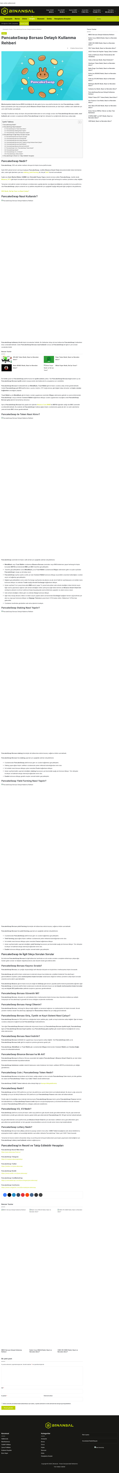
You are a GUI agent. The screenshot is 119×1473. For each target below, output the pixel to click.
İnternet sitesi (48, 1395)
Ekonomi (40, 19)
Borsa (17, 19)
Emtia (49, 19)
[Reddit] (27, 1195)
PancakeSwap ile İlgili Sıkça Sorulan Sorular (17, 134)
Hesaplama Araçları (62, 19)
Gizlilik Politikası (6, 1444)
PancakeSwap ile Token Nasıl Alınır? (16, 129)
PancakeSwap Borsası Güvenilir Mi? (16, 138)
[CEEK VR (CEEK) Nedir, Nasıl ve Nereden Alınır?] (70, 1278)
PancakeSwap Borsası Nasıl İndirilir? (16, 144)
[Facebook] (5, 1195)
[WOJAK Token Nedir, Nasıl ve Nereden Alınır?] (6, 359)
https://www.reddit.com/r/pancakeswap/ (14, 1173)
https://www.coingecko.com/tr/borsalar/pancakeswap (18, 1187)
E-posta (4, 1395)
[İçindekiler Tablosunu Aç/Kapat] (79, 122)
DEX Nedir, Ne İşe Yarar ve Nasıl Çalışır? (15, 191)
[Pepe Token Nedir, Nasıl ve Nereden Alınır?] (49, 359)
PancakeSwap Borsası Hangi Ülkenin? (17, 140)
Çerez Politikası (6, 1447)
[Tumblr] (18, 1195)
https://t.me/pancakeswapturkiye (11, 1159)
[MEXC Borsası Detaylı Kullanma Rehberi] (14, 1278)
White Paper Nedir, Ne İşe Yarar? (66, 365)
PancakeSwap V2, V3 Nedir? (14, 152)
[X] (9, 1195)
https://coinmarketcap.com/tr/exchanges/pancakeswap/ (19, 1180)
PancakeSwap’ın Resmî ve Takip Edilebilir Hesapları (19, 156)
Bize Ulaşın (4, 1453)
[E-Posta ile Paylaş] (36, 1195)
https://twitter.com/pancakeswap (12, 1166)
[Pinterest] (23, 1195)
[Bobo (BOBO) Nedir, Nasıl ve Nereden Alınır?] (6, 367)
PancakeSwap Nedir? (9, 124)
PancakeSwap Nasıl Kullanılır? (12, 127)
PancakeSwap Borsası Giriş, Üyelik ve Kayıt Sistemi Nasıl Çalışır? (24, 142)
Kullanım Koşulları (6, 1450)
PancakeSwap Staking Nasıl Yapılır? (16, 130)
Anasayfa (8, 19)
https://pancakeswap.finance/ (10, 1152)
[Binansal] (17, 11)
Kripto (32, 19)
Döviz (24, 19)
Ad (2, 1388)
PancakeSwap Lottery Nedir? (15, 154)
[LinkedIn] (14, 1195)
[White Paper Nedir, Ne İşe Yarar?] (49, 367)
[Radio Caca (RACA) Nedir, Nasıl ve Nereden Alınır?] (42, 1278)
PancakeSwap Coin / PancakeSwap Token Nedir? (20, 148)
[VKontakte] (32, 1195)
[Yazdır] (40, 1195)
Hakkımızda (4, 1439)
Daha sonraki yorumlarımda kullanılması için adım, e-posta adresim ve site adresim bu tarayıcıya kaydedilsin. (37, 1403)
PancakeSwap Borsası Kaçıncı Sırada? (16, 136)
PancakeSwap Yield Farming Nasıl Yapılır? (18, 132)
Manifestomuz (5, 1441)
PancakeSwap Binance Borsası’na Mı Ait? (18, 146)
